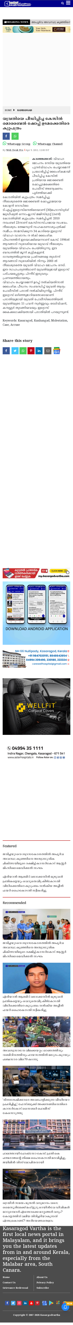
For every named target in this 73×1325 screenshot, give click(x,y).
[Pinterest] (37, 1303)
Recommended (14, 903)
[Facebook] (7, 1303)
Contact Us (9, 1282)
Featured (9, 846)
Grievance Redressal (15, 1288)
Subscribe (42, 1288)
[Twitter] (13, 1303)
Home (8, 110)
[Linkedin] (25, 1303)
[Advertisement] (36, 69)
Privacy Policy (45, 1282)
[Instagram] (19, 1303)
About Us (41, 1277)
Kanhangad (24, 110)
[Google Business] (44, 1302)
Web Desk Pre (14, 150)
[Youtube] (31, 1303)
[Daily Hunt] (57, 1302)
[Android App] (51, 1302)
